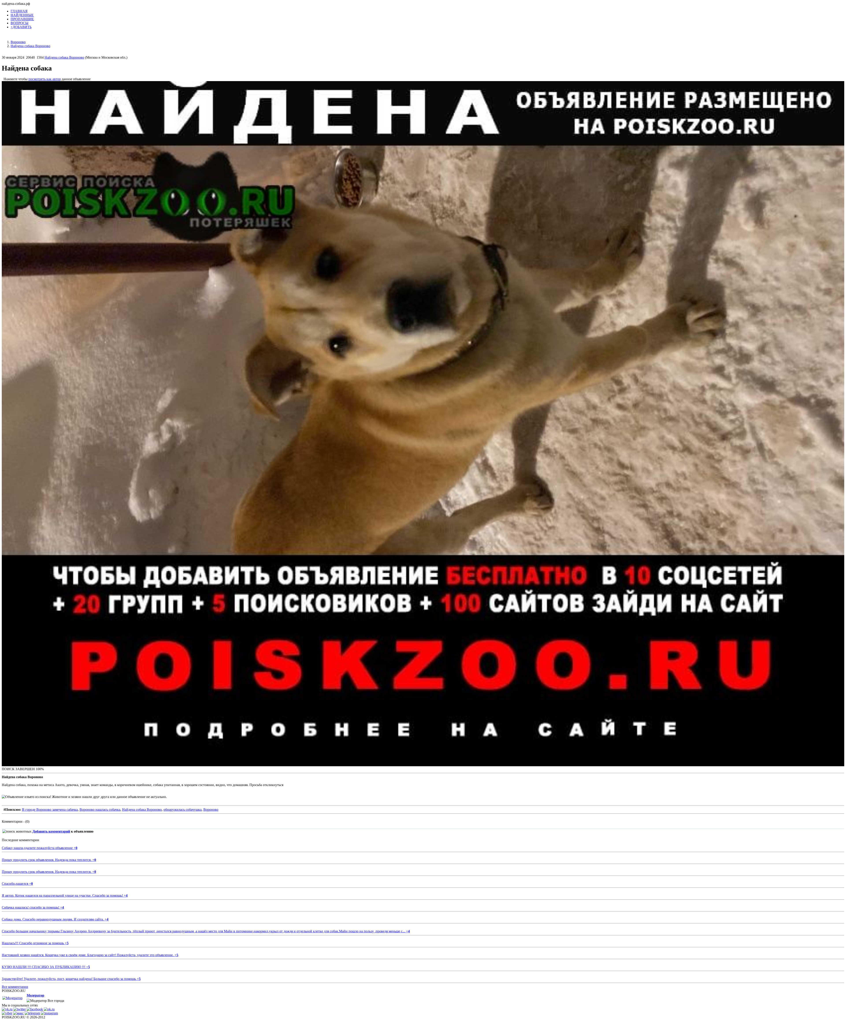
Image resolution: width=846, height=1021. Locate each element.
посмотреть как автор (44, 79)
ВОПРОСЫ (19, 23)
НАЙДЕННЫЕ (22, 15)
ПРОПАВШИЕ (22, 19)
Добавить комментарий (51, 831)
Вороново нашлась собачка (100, 809)
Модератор (35, 995)
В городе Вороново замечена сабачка (50, 809)
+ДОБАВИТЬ (21, 27)
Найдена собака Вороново (64, 57)
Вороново (210, 809)
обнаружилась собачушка (182, 809)
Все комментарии (15, 987)
